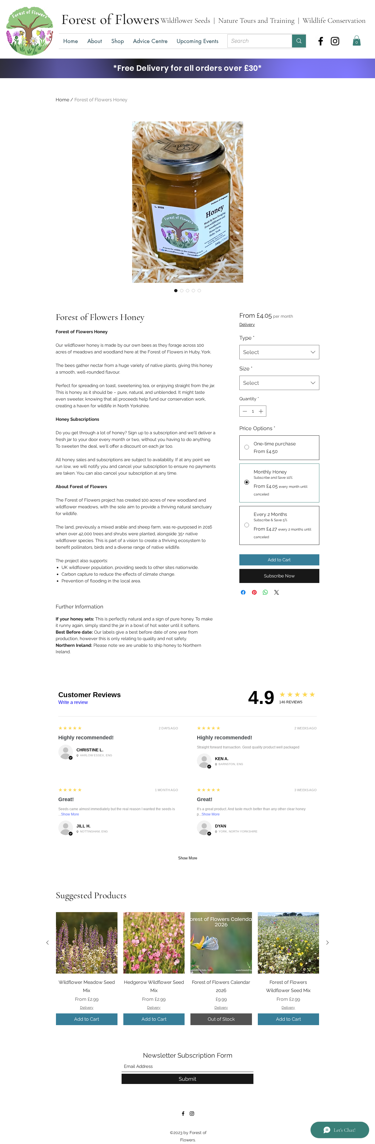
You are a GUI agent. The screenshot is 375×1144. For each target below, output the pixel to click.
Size (246, 368)
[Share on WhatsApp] (265, 592)
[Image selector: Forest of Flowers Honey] (176, 290)
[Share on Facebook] (243, 592)
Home (62, 99)
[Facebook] (320, 41)
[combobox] (279, 352)
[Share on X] (276, 592)
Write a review (73, 702)
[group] (187, 968)
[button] (118, 41)
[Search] (299, 41)
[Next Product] (327, 942)
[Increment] (261, 411)
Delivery (247, 324)
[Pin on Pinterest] (254, 592)
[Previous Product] (47, 942)
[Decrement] (244, 411)
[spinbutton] (253, 411)
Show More (70, 814)
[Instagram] (335, 41)
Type (247, 338)
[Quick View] (86, 943)
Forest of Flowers (110, 19)
